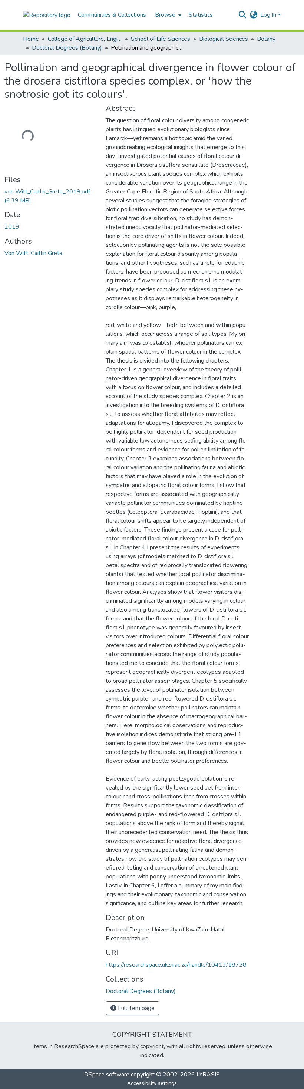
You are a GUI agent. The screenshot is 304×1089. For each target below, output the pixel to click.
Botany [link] (266, 39)
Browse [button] (165, 15)
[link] (50, 196)
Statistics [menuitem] (201, 15)
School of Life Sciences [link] (160, 39)
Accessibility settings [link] (152, 1083)
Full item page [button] (135, 1008)
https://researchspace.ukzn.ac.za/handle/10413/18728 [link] (176, 965)
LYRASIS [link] (208, 1074)
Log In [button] (269, 15)
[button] (46, 14)
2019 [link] (11, 227)
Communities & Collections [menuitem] (112, 15)
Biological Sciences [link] (223, 39)
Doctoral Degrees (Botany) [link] (67, 48)
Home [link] (31, 39)
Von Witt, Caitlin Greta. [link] (33, 253)
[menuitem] (167, 15)
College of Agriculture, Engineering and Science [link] (85, 39)
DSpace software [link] (106, 1074)
